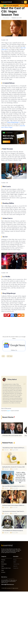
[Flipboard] (8, 340)
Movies (2, 588)
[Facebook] (12, 340)
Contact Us (15, 594)
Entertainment (4, 590)
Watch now (22, 5)
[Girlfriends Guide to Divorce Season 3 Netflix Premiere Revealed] (14, 522)
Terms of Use (16, 590)
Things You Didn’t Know (6, 594)
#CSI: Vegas (10, 381)
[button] (25, 2)
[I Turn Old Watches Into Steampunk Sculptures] (14, 547)
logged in (9, 435)
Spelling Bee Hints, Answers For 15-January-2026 (13, 492)
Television (3, 586)
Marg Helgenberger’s (13, 134)
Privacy (14, 586)
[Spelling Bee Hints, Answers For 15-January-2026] (14, 483)
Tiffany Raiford (6, 17)
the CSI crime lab (13, 49)
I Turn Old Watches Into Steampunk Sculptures (12, 555)
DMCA (14, 588)
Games (2, 596)
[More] (22, 340)
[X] (15, 340)
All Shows (3, 598)
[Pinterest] (5, 340)
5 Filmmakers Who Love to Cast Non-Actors (12, 460)
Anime (2, 592)
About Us (15, 592)
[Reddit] (19, 340)
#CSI (3, 381)
